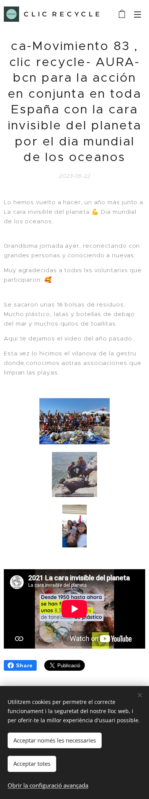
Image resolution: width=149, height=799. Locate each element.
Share (24, 665)
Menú (137, 14)
